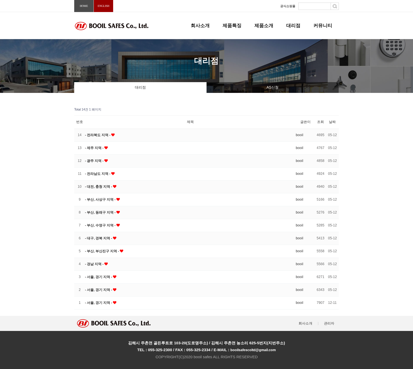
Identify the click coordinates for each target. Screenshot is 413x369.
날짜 (332, 122)
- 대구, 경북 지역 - (99, 238)
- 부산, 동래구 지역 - (100, 212)
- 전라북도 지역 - (98, 135)
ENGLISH (103, 6)
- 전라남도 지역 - (98, 173)
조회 (320, 122)
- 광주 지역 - (94, 161)
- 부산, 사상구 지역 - (100, 199)
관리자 (329, 323)
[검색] (335, 6)
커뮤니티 (322, 25)
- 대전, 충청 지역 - (99, 186)
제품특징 (232, 25)
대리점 (293, 25)
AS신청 (273, 87)
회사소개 (200, 25)
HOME (84, 6)
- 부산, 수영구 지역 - (100, 225)
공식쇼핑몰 (287, 6)
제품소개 (263, 25)
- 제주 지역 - (94, 148)
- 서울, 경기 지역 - (99, 277)
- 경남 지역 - (94, 264)
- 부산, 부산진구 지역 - (102, 251)
